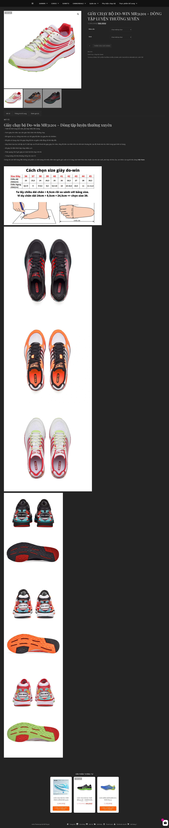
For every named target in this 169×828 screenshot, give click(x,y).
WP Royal (46, 824)
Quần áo (92, 3)
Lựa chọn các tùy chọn (61, 808)
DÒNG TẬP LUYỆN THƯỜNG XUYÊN (103, 57)
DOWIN (116, 57)
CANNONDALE (78, 3)
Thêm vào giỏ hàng (102, 46)
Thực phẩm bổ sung (127, 3)
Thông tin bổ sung (20, 113)
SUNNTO (65, 3)
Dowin (101, 54)
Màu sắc (92, 29)
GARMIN (42, 3)
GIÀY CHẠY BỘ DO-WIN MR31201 (128, 57)
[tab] (8, 113)
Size (90, 37)
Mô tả (8, 113)
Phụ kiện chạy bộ (109, 3)
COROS (54, 3)
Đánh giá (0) (35, 113)
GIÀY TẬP (140, 57)
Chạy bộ (96, 54)
